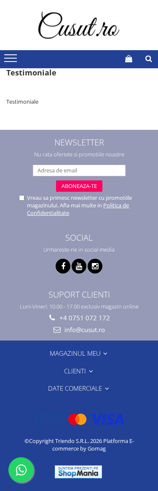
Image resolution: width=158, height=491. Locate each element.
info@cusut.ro (84, 329)
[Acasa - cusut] (79, 25)
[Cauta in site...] (148, 58)
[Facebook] (63, 266)
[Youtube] (79, 266)
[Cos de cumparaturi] (128, 58)
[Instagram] (95, 266)
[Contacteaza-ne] (108, 58)
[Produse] (11, 60)
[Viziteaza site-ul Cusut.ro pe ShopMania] (78, 471)
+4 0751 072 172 (84, 318)
